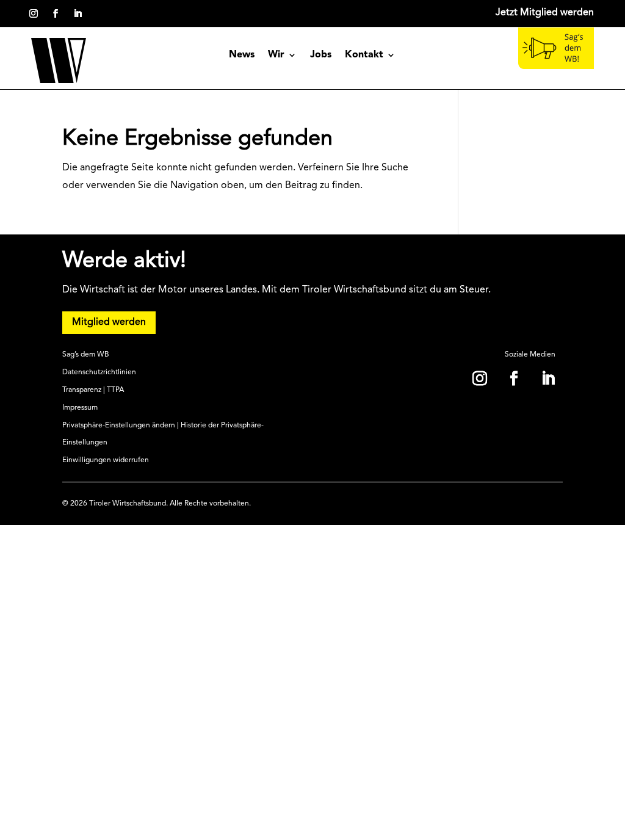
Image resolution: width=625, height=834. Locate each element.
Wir (276, 55)
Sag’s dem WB (85, 354)
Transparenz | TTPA (93, 390)
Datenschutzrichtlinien (99, 372)
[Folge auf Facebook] (55, 13)
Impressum (80, 408)
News (242, 55)
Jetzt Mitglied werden (545, 13)
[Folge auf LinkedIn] (77, 13)
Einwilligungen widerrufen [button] (105, 460)
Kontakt (364, 55)
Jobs (320, 55)
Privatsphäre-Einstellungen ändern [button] (118, 425)
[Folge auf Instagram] (33, 13)
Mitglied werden (109, 322)
